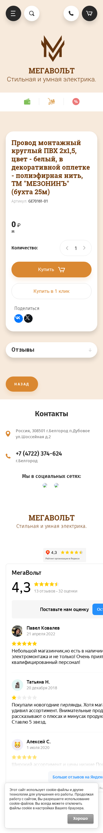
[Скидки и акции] (76, 101)
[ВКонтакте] (18, 318)
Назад (21, 384)
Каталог (13, 13)
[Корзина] (89, 13)
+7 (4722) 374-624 (39, 453)
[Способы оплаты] (27, 101)
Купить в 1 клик (51, 291)
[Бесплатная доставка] (51, 101)
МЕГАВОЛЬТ (52, 70)
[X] (28, 318)
